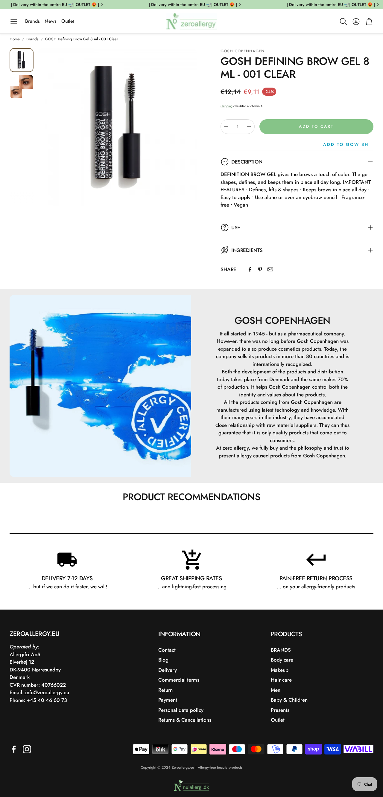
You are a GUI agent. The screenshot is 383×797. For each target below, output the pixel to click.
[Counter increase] (249, 126)
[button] (14, 21)
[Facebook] (250, 269)
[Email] (270, 269)
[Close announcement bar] (377, 4)
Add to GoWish (346, 144)
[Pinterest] (260, 269)
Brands (32, 39)
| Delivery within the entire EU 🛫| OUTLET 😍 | (55, 4)
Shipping (226, 106)
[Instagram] (27, 749)
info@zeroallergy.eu (46, 692)
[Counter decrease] (226, 126)
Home (15, 39)
